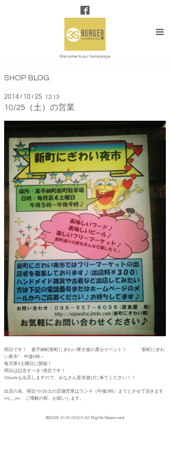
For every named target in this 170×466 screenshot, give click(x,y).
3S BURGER (71, 417)
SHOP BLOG (26, 78)
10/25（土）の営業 (39, 107)
